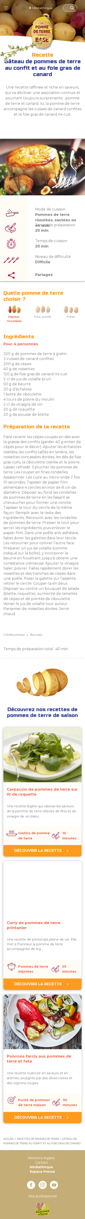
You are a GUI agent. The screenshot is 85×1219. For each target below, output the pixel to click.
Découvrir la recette (38, 850)
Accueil (8, 1138)
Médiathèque (41, 8)
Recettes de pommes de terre (38, 1138)
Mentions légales (41, 1158)
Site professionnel (43, 1196)
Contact (41, 1163)
